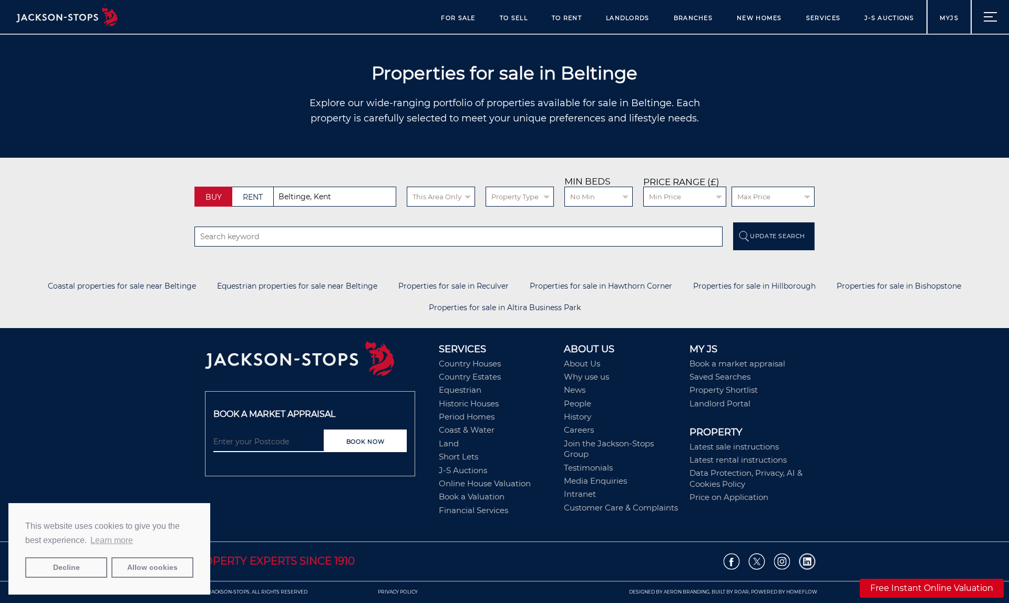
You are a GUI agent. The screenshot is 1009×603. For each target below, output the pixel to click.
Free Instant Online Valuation (931, 588)
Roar (741, 592)
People (577, 403)
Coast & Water (467, 430)
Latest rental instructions (738, 460)
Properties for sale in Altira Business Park (505, 307)
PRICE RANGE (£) (681, 182)
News (574, 390)
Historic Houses (469, 403)
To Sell (514, 18)
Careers (579, 430)
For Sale (458, 18)
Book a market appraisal (737, 364)
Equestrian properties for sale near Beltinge (297, 286)
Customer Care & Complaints (621, 508)
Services (823, 18)
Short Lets (458, 457)
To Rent (567, 18)
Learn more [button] (111, 540)
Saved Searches (719, 377)
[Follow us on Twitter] (757, 562)
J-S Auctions (889, 18)
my (949, 18)
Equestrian (460, 390)
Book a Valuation (471, 497)
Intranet (580, 494)
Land (449, 443)
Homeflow (801, 592)
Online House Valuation (485, 483)
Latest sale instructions (734, 447)
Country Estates (470, 377)
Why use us (586, 377)
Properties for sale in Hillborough (754, 286)
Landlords (628, 18)
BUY (213, 197)
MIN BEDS (587, 181)
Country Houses (470, 364)
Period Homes (467, 417)
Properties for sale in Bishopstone (899, 286)
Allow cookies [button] (152, 567)
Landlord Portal (719, 403)
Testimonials (588, 468)
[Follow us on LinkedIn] (807, 562)
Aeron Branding (686, 592)
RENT (253, 197)
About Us (582, 364)
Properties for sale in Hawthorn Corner (601, 286)
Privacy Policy (398, 592)
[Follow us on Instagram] (782, 562)
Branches (693, 18)
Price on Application (728, 497)
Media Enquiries (595, 481)
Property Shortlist (723, 390)
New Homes (759, 18)
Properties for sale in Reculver (453, 286)
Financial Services (473, 510)
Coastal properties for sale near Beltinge (122, 286)
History (577, 417)
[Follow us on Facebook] (732, 562)
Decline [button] (66, 567)
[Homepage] (316, 362)
